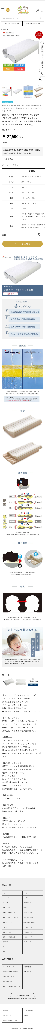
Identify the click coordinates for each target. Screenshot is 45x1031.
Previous (5, 51)
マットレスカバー (28, 898)
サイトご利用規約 (28, 1010)
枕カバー (26, 908)
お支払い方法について (9, 976)
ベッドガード (27, 942)
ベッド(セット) (7, 903)
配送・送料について (8, 981)
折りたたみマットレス (30, 922)
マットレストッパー (29, 932)
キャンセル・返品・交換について (12, 986)
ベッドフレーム (7, 893)
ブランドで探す (31, 24)
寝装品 (4, 951)
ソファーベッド (28, 912)
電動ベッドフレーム (8, 908)
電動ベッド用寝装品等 (9, 937)
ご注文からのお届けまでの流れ (11, 972)
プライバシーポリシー (9, 1015)
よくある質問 (27, 967)
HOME (3, 29)
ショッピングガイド (8, 967)
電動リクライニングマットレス (11, 917)
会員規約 (26, 1015)
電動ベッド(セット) (8, 922)
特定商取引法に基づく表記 (10, 1020)
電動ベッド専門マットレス (10, 912)
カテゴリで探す (10, 24)
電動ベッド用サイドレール (10, 932)
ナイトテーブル (28, 927)
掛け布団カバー (28, 903)
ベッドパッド (27, 893)
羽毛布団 (5, 942)
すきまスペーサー (28, 937)
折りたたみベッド (28, 917)
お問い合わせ (27, 972)
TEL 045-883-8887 (22, 995)
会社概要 (5, 1010)
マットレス (6, 898)
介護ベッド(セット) (8, 927)
